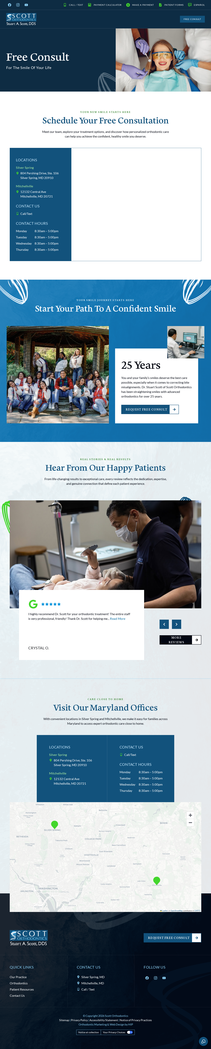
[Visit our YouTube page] (26, 5)
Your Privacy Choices (114, 1032)
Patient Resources (22, 989)
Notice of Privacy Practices (136, 1020)
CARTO (197, 910)
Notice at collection (88, 1032)
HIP (130, 1024)
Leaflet (164, 910)
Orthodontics (19, 983)
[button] (54, 825)
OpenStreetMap (177, 910)
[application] (105, 857)
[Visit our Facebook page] (9, 5)
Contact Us (17, 995)
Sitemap (64, 1020)
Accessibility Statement (103, 1020)
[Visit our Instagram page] (18, 5)
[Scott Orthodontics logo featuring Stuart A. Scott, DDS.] (21, 19)
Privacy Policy (79, 1020)
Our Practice (18, 977)
